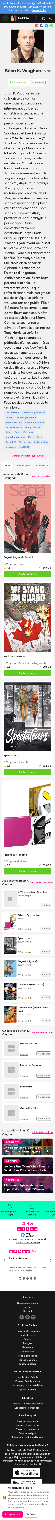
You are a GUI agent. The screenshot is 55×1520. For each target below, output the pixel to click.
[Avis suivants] (51, 1261)
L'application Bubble (27, 1377)
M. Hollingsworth (37, 663)
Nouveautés (27, 1351)
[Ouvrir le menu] (5, 18)
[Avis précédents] (4, 1261)
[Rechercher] (37, 18)
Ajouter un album (28, 1389)
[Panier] (43, 18)
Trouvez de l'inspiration (27, 1330)
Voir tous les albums (42, 476)
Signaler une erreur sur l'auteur (27, 455)
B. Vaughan (10, 564)
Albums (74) (43, 465)
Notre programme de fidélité (28, 1385)
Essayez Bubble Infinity (27, 1381)
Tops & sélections (27, 1355)
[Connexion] (50, 18)
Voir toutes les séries (42, 882)
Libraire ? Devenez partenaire (27, 1403)
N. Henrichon (23, 762)
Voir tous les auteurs (42, 1032)
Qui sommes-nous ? (27, 1302)
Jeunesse (27, 1347)
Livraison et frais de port (27, 1425)
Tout (7, 465)
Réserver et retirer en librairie (27, 1437)
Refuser (31, 1514)
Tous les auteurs (27, 1363)
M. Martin (22, 861)
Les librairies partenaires (28, 1407)
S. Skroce (21, 663)
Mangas (27, 1343)
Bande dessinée (27, 1335)
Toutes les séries (27, 1359)
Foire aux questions (27, 1421)
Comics (27, 1339)
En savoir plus (39, 10)
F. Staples (22, 564)
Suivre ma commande (27, 1429)
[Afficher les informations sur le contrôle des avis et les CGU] (45, 1239)
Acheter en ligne (27, 1433)
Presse (27, 1307)
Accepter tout (12, 1514)
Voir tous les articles (42, 1132)
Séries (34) (23, 465)
